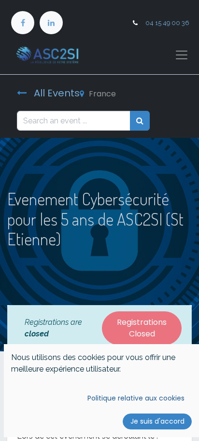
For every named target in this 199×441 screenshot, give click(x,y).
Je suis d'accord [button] (157, 421)
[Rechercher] (140, 120)
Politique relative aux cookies (136, 398)
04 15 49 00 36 (167, 23)
